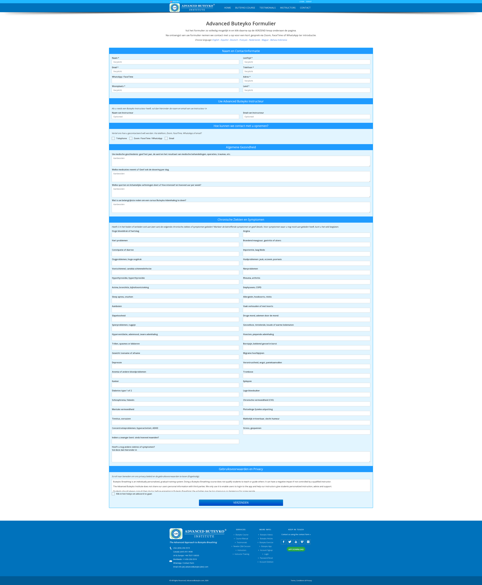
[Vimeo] (301, 541)
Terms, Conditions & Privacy (301, 580)
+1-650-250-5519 (190, 559)
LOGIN (301, 2)
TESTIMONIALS (267, 7)
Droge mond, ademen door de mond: (261, 315)
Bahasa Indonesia (278, 40)
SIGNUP (309, 2)
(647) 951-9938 (186, 552)
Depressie (117, 362)
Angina (246, 231)
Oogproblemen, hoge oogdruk (127, 259)
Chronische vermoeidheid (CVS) (258, 400)
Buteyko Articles (266, 538)
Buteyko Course (242, 534)
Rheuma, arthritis (251, 278)
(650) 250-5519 (183, 548)
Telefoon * (248, 67)
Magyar (265, 40)
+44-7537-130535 (192, 555)
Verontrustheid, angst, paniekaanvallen (262, 362)
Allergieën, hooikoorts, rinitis (257, 296)
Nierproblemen (250, 268)
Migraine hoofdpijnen (253, 353)
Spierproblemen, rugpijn (124, 324)
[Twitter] (289, 541)
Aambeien (117, 306)
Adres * (247, 76)
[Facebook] (283, 541)
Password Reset (266, 558)
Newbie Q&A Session (241, 546)
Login (266, 554)
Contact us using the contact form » (296, 534)
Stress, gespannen (252, 428)
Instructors (242, 550)
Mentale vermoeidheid (123, 409)
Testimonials (242, 542)
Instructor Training (242, 554)
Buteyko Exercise (266, 542)
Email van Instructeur (253, 112)
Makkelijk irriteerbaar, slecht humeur (261, 418)
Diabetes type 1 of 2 (122, 390)
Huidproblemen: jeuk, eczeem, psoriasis (262, 259)
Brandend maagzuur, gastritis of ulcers (262, 240)
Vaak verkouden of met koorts (258, 306)
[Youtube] (295, 541)
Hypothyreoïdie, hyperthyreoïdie (128, 278)
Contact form (188, 563)
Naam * (115, 58)
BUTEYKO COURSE (245, 7)
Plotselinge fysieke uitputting (258, 409)
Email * (115, 67)
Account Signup (266, 550)
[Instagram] (308, 541)
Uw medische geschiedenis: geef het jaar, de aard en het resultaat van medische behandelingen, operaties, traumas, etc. (171, 154)
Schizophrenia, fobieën (123, 400)
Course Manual (242, 538)
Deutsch (234, 40)
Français (243, 40)
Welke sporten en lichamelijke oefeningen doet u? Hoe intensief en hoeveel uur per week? (156, 185)
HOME (227, 7)
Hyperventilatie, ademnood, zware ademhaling (135, 334)
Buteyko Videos (266, 534)
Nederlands (254, 40)
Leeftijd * (248, 58)
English (215, 40)
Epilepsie (247, 381)
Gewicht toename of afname (126, 353)
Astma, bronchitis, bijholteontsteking (130, 287)
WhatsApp (177, 563)
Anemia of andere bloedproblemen (129, 371)
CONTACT (305, 7)
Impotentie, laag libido (254, 249)
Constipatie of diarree (123, 249)
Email (171, 138)
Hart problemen (120, 240)
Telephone (121, 138)
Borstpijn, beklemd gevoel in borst (260, 343)
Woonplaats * (118, 86)
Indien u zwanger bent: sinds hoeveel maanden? (135, 437)
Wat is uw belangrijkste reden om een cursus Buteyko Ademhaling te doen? (149, 200)
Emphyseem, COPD (252, 287)
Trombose (248, 371)
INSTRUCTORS (288, 7)
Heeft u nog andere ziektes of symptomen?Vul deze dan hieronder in (133, 448)
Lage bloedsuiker (251, 390)
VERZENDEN (241, 502)
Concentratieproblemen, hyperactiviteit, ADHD (135, 428)
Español (224, 40)
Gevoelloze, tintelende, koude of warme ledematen (268, 324)
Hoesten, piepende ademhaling (258, 334)
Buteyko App (266, 546)
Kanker (115, 381)
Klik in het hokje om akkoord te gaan (134, 493)
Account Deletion (266, 562)
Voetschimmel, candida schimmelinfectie (132, 268)
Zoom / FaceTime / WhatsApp (148, 138)
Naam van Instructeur (122, 112)
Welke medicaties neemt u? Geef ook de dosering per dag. (140, 169)
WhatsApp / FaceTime (122, 76)
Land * (246, 86)
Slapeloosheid (119, 315)
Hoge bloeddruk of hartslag (125, 231)
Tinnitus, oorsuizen (121, 418)
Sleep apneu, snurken (122, 296)
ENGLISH (176, 2)
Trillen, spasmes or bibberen (126, 343)
